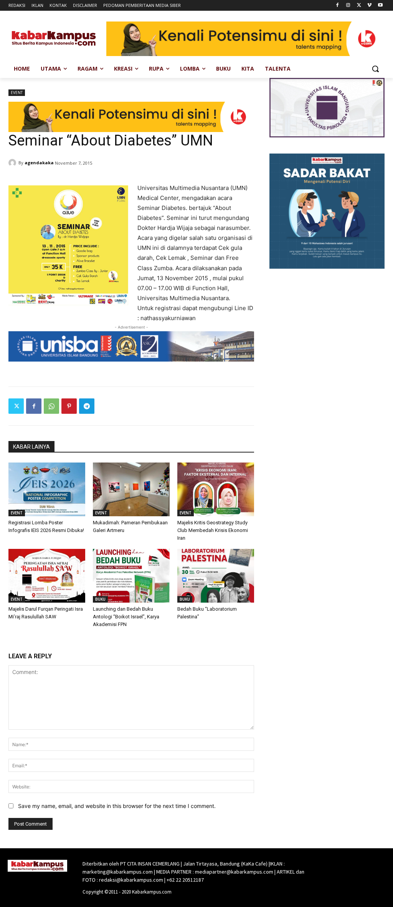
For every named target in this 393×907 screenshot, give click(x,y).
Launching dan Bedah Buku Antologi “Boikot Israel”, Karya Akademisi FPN (126, 616)
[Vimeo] (369, 5)
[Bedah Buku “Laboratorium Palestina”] (215, 576)
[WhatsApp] (51, 406)
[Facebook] (337, 5)
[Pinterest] (69, 406)
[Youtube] (380, 5)
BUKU (100, 599)
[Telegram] (86, 406)
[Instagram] (348, 5)
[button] (375, 68)
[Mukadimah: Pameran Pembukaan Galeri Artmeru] (131, 489)
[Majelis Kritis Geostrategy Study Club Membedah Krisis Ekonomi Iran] (215, 489)
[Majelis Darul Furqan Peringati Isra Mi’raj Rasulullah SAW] (46, 576)
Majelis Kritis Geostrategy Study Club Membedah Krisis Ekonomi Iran (212, 530)
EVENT (17, 92)
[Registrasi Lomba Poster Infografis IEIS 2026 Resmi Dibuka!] (46, 489)
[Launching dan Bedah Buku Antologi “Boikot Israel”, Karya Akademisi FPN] (131, 576)
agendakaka (39, 162)
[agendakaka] (13, 163)
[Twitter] (359, 5)
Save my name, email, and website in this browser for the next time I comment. (117, 806)
